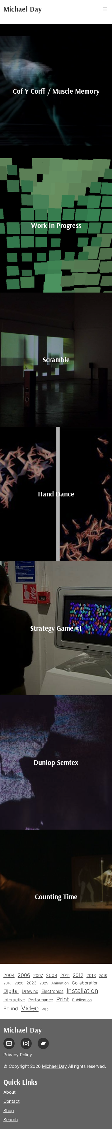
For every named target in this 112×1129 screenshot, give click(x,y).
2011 (65, 975)
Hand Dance (56, 494)
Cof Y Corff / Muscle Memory (56, 91)
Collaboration (85, 982)
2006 (24, 975)
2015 (103, 976)
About (9, 1092)
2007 (38, 975)
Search (10, 1119)
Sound (10, 1008)
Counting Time (56, 896)
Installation (82, 990)
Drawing (30, 991)
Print (62, 999)
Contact (11, 1101)
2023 (31, 982)
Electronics (52, 991)
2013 (91, 975)
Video (30, 1008)
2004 (9, 975)
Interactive (14, 999)
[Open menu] (105, 9)
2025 (44, 983)
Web (45, 1009)
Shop (8, 1110)
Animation (60, 983)
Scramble (56, 359)
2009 (51, 975)
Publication (82, 1000)
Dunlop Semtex (56, 762)
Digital (11, 991)
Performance (40, 999)
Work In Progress (56, 225)
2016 (7, 983)
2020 (19, 983)
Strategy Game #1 (56, 628)
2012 (78, 975)
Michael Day (22, 8)
